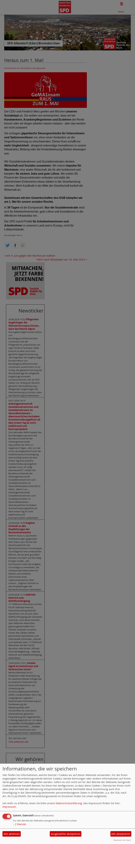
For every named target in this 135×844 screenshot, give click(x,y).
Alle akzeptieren (120, 834)
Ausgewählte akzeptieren (66, 834)
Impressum (9, 806)
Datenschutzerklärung (69, 803)
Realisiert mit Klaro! (122, 840)
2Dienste (19, 824)
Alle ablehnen (12, 834)
